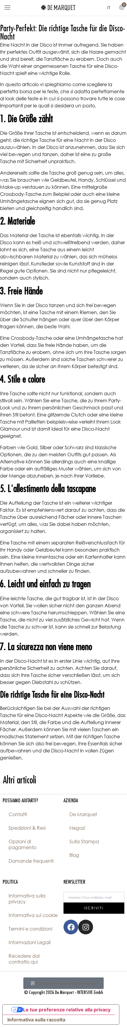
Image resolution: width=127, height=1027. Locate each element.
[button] (7, 7)
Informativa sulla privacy (27, 899)
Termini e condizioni (30, 929)
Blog (74, 855)
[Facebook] (71, 927)
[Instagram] (85, 927)
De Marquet (83, 814)
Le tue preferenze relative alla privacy (66, 1010)
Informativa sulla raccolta (36, 1020)
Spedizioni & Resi (27, 828)
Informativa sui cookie (33, 915)
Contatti (18, 814)
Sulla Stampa (84, 841)
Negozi (77, 828)
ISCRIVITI (93, 908)
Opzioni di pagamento (22, 844)
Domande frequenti (31, 861)
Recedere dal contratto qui (24, 959)
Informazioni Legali (30, 942)
